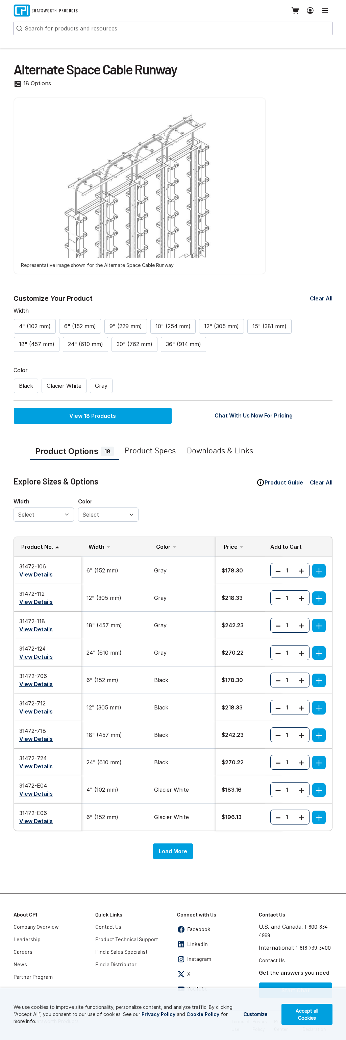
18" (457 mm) (36, 344)
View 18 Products (92, 415)
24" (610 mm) (85, 344)
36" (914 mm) (183, 344)
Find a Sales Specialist (121, 952)
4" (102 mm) (35, 326)
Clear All (321, 298)
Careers (23, 952)
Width (21, 501)
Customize (255, 1014)
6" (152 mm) (80, 326)
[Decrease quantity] (278, 570)
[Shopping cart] (295, 10)
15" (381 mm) (269, 326)
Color (85, 501)
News (20, 964)
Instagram (199, 959)
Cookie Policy (203, 1014)
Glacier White (64, 385)
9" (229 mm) (125, 326)
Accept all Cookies (307, 1014)
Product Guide (284, 482)
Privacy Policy (158, 1014)
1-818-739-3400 (313, 948)
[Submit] (18, 28)
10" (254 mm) (173, 326)
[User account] (310, 10)
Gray (101, 385)
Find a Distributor (116, 964)
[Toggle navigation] (325, 10)
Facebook (198, 929)
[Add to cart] (319, 571)
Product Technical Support (126, 939)
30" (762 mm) (134, 344)
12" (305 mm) (221, 326)
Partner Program (33, 977)
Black (26, 385)
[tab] (74, 452)
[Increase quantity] (301, 570)
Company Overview (36, 927)
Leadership (27, 939)
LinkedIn (197, 944)
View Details (36, 574)
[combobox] (173, 28)
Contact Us (108, 927)
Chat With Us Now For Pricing (254, 415)
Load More (173, 851)
